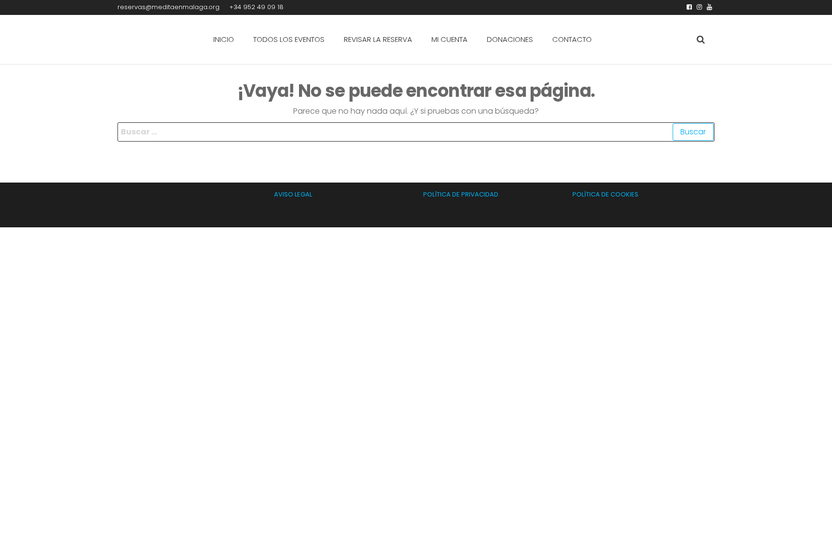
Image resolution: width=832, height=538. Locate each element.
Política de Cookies (605, 194)
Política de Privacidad (460, 194)
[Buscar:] (416, 132)
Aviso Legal (293, 194)
